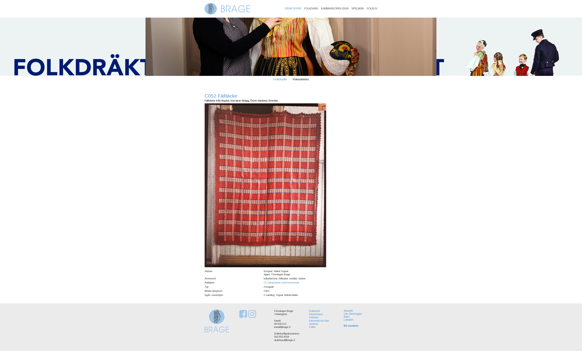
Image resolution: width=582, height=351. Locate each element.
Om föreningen (353, 313)
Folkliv (372, 8)
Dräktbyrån (280, 79)
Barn (347, 316)
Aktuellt (348, 310)
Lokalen (348, 319)
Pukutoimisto (301, 79)
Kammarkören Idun (334, 8)
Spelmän (357, 8)
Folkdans (311, 8)
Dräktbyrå (293, 8)
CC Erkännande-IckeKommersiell (281, 282)
